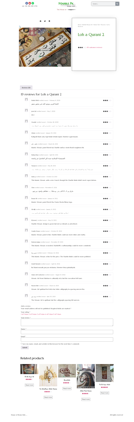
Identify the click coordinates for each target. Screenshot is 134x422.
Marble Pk (65, 3)
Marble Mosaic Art (87, 24)
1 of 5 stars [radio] (24, 314)
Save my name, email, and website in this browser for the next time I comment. (51, 344)
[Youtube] (29, 3)
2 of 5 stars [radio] (32, 314)
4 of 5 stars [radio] (49, 314)
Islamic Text (97, 24)
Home (79, 24)
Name (23, 329)
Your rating (25, 312)
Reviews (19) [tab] (26, 88)
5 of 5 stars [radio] (57, 314)
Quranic (103, 24)
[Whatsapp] (32, 3)
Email (23, 336)
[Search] (117, 4)
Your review (26, 317)
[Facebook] (26, 3)
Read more (29, 385)
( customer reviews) (94, 47)
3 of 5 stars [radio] (41, 314)
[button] (40, 21)
